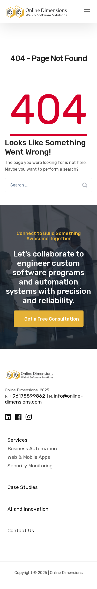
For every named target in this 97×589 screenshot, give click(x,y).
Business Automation (32, 448)
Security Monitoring (30, 465)
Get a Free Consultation (51, 319)
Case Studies (23, 487)
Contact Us (21, 530)
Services (17, 440)
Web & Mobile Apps (29, 457)
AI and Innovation (28, 509)
